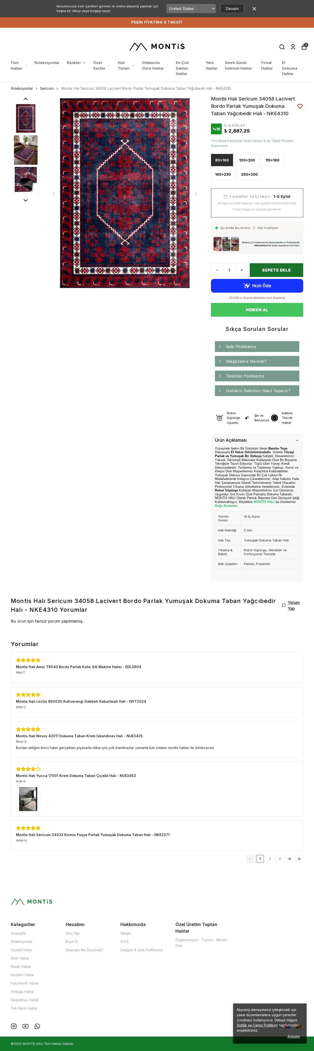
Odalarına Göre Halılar (153, 65)
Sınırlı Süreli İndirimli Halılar (238, 65)
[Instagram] (14, 1026)
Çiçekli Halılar (21, 950)
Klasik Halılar (21, 966)
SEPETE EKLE (276, 270)
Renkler (74, 62)
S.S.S (124, 941)
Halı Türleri (124, 65)
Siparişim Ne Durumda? (84, 950)
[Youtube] (25, 1026)
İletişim (125, 933)
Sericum (47, 88)
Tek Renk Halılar (24, 1008)
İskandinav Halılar (25, 1000)
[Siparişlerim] (293, 47)
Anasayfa (18, 933)
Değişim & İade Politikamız (141, 950)
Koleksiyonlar (46, 62)
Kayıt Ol (72, 941)
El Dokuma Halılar (289, 68)
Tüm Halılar (16, 65)
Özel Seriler (99, 65)
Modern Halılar (22, 975)
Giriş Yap (73, 933)
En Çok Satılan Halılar (182, 68)
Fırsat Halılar (267, 65)
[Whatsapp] (37, 1026)
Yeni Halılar (211, 65)
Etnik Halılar (20, 958)
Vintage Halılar (22, 991)
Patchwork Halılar (25, 983)
